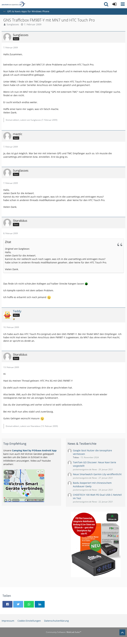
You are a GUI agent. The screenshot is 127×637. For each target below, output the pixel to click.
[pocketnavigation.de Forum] (13, 4)
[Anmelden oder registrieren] (114, 4)
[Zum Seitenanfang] (122, 632)
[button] (122, 4)
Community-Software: (63, 632)
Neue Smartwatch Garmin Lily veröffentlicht (97, 474)
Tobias (76, 457)
